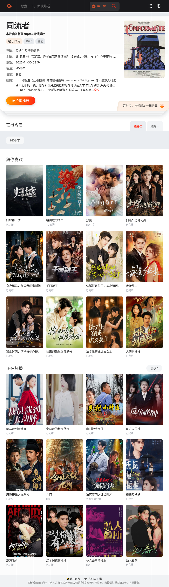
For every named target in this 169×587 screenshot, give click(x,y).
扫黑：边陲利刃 (136, 220)
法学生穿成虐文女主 (99, 351)
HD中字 (15, 140)
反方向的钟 (133, 429)
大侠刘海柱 (133, 351)
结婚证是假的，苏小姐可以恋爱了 (104, 285)
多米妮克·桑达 (80, 56)
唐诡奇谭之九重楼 (17, 494)
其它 (18, 74)
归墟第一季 (13, 220)
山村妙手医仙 (94, 429)
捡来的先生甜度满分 (59, 351)
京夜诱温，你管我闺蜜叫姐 (23, 285)
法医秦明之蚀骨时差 (99, 494)
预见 (89, 220)
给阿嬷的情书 (54, 220)
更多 (153, 368)
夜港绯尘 (131, 285)
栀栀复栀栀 (133, 494)
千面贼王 (52, 285)
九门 (49, 494)
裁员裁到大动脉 (16, 429)
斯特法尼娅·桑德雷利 (55, 56)
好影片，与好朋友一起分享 (140, 105)
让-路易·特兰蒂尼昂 (28, 56)
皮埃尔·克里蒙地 (101, 56)
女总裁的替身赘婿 (57, 429)
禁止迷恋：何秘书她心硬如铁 (24, 351)
